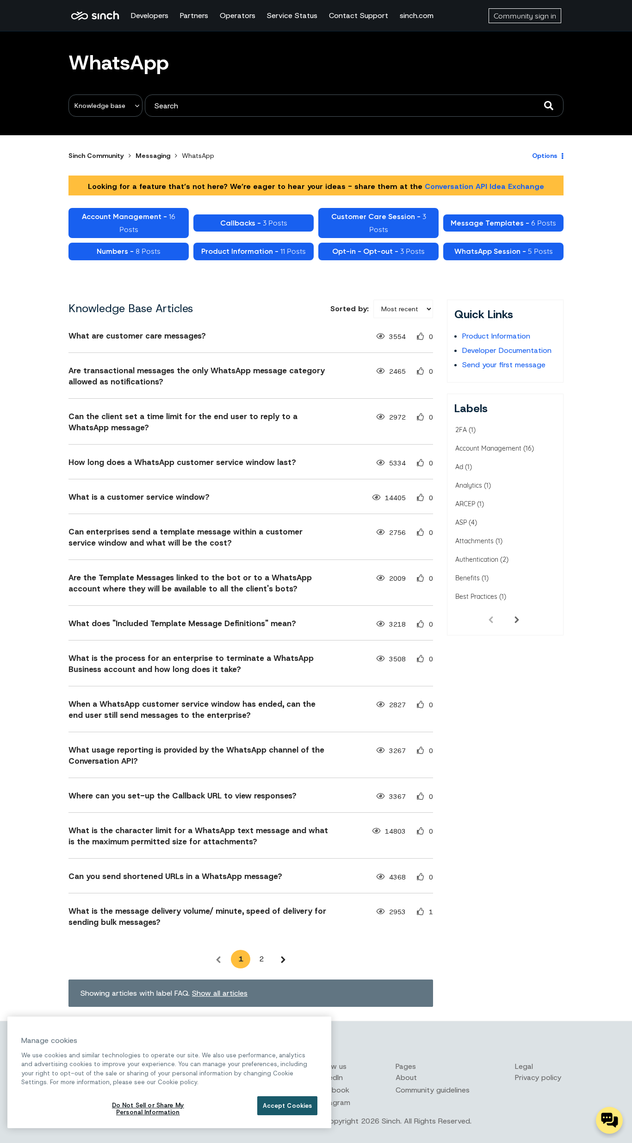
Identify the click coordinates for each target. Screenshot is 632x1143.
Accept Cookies (287, 1106)
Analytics (468, 485)
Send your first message (503, 365)
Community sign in (525, 15)
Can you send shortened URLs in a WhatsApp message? (175, 876)
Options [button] (545, 155)
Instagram (333, 1102)
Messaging (153, 155)
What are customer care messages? (137, 336)
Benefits (467, 578)
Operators (237, 15)
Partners (194, 15)
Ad (459, 467)
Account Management (488, 448)
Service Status (292, 15)
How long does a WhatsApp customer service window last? (182, 462)
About (406, 1077)
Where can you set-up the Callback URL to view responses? (182, 796)
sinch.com (417, 15)
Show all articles (220, 993)
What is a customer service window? (139, 497)
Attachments (474, 541)
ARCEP (465, 504)
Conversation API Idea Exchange (484, 186)
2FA (461, 430)
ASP (461, 522)
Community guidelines (433, 1090)
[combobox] (354, 105)
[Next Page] (283, 959)
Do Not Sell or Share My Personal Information (148, 1109)
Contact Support (358, 15)
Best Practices (476, 596)
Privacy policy (538, 1077)
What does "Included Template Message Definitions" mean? (182, 623)
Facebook (332, 1090)
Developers (149, 15)
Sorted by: (349, 309)
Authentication (476, 559)
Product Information (496, 336)
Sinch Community (95, 15)
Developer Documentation (506, 350)
